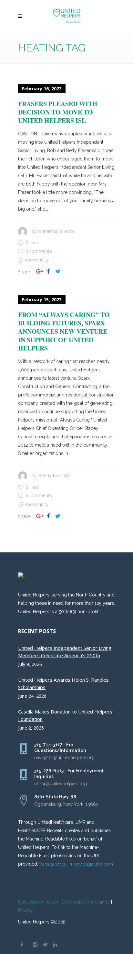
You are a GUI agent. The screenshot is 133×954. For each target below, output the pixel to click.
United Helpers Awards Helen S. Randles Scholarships (63, 683)
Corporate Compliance (86, 901)
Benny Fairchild (54, 475)
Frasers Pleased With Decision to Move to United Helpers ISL (57, 112)
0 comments (39, 251)
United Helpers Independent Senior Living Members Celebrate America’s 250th (64, 652)
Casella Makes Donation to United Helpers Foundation (65, 715)
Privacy (25, 910)
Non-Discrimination (38, 901)
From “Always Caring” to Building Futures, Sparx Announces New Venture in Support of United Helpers (64, 331)
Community (36, 260)
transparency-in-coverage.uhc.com (76, 864)
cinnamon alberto (56, 231)
